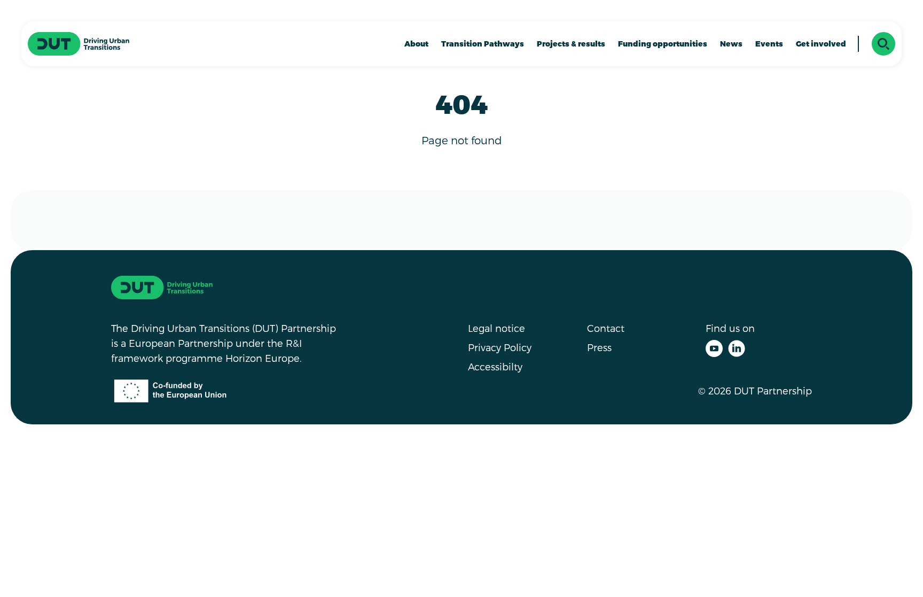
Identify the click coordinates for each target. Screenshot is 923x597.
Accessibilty (495, 366)
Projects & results (571, 43)
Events (769, 43)
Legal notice (496, 328)
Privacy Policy (499, 347)
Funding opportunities (662, 43)
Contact (605, 328)
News (731, 43)
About (416, 43)
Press (599, 347)
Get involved (821, 43)
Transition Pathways (482, 43)
